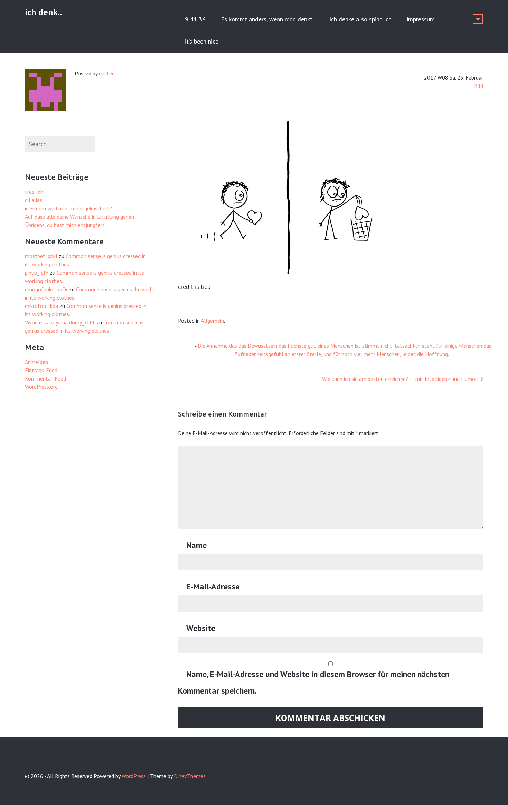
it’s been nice (201, 41)
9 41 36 (195, 19)
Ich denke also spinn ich (360, 19)
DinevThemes (190, 775)
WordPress (134, 775)
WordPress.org (41, 386)
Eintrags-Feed (41, 370)
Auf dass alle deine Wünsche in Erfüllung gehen (79, 216)
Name (196, 545)
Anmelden (36, 361)
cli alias (33, 199)
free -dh (34, 191)
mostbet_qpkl (41, 256)
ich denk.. (43, 12)
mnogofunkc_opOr (46, 289)
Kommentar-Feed (45, 378)
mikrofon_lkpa (41, 305)
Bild (478, 85)
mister (106, 73)
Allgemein (212, 320)
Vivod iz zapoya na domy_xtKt (60, 322)
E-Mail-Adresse (212, 586)
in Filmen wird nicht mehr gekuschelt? (68, 208)
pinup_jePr (36, 272)
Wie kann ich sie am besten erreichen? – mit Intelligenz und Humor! (401, 378)
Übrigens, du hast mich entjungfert (65, 224)
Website (200, 628)
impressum (421, 19)
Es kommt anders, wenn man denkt (267, 19)
